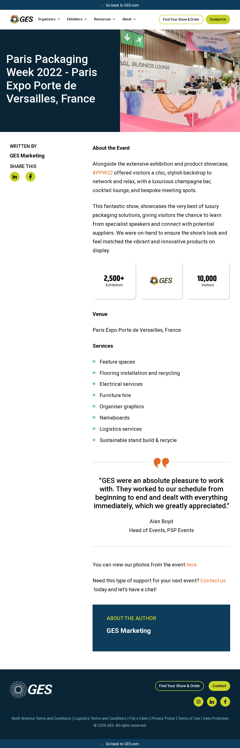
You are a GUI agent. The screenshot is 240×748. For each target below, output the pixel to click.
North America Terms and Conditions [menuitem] (41, 718)
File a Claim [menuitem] (138, 718)
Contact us (213, 581)
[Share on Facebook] (30, 177)
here (191, 565)
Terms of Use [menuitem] (189, 718)
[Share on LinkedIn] (15, 177)
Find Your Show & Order (181, 19)
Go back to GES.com (122, 5)
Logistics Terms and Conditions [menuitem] (100, 718)
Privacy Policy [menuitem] (163, 718)
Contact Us (218, 19)
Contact (219, 686)
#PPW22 (103, 173)
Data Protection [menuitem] (216, 718)
